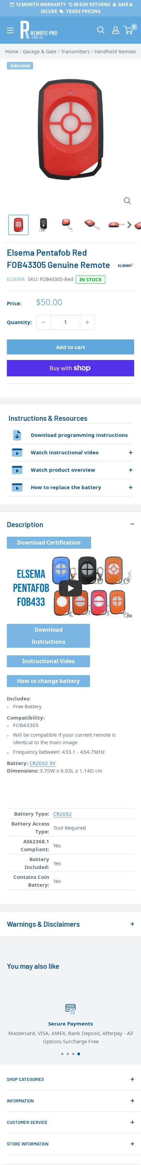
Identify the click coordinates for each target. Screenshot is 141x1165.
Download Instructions (48, 635)
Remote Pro (21, 893)
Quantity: (19, 322)
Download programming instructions (79, 434)
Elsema (16, 279)
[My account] (115, 30)
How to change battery (48, 681)
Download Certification (49, 542)
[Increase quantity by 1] (87, 322)
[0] (128, 30)
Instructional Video (48, 661)
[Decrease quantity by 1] (43, 322)
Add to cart (70, 347)
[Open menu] (10, 30)
